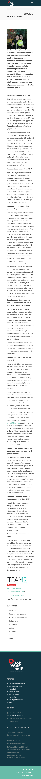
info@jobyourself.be (16, 715)
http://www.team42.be (15, 589)
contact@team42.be (14, 595)
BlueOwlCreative (27, 776)
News (11, 702)
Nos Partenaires (14, 694)
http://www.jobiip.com (15, 591)
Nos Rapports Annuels (16, 700)
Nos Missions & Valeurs (16, 686)
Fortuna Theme (21, 773)
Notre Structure (14, 692)
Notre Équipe (13, 689)
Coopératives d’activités (17, 684)
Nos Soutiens (13, 697)
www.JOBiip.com (13, 423)
